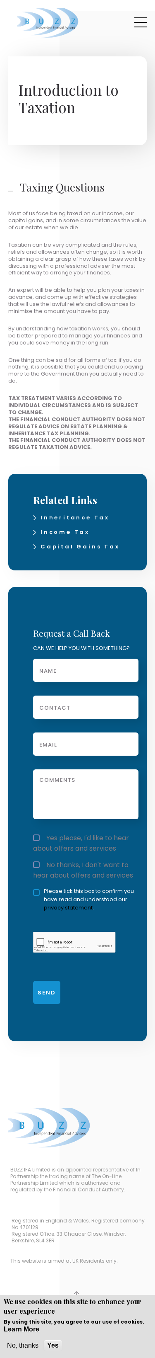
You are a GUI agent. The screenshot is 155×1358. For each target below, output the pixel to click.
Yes (53, 1345)
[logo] (48, 23)
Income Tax (65, 532)
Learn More (21, 1329)
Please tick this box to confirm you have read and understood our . (89, 899)
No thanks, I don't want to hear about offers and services (83, 870)
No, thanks (22, 1345)
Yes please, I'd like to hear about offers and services (81, 843)
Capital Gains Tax (80, 546)
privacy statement (68, 908)
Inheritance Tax (75, 517)
